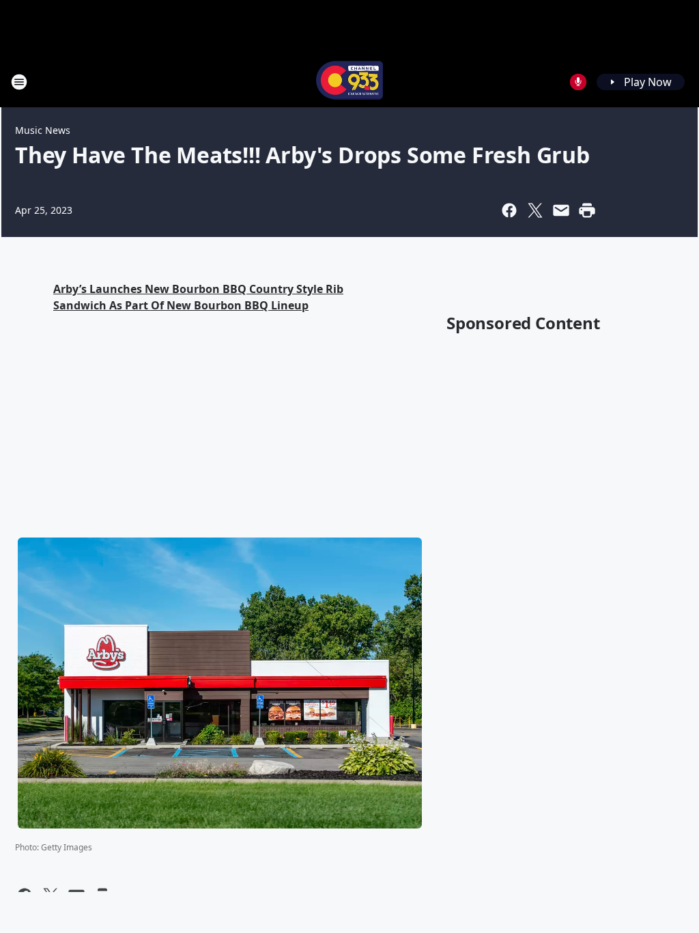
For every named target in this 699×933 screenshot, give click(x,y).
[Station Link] (349, 81)
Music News (42, 130)
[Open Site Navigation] (19, 82)
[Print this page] (587, 210)
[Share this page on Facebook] (509, 210)
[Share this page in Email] (561, 210)
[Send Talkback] (578, 82)
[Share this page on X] (535, 210)
